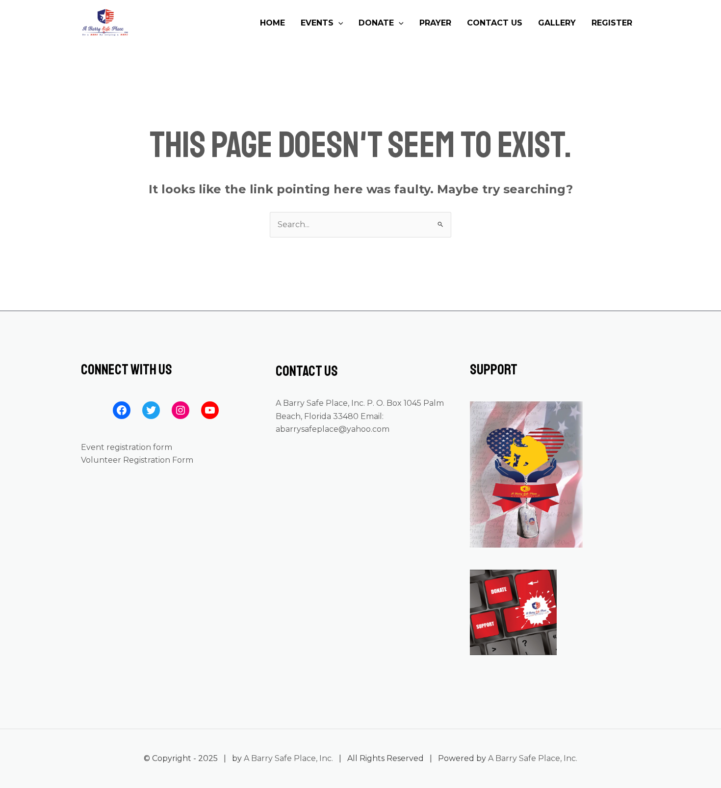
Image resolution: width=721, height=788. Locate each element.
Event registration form (126, 447)
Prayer (435, 22)
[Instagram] (180, 410)
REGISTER (612, 22)
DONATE (376, 22)
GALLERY (557, 22)
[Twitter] (151, 410)
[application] (338, 23)
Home (272, 22)
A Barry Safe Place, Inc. (288, 758)
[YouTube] (210, 410)
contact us (494, 22)
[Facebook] (121, 410)
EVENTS (317, 22)
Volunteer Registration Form (137, 460)
